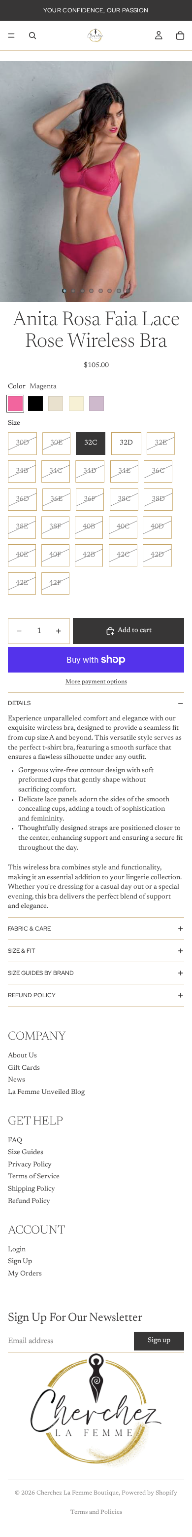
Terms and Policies (96, 1512)
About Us (22, 1055)
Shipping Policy (31, 1189)
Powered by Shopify (149, 1493)
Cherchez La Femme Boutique (77, 1493)
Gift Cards (24, 1067)
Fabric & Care (29, 929)
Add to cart (135, 630)
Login (17, 1249)
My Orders (25, 1273)
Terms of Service (34, 1176)
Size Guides (25, 1152)
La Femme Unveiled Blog (46, 1091)
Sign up (159, 1340)
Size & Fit (21, 951)
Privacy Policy (30, 1164)
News (16, 1080)
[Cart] (180, 35)
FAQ (15, 1140)
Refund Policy (32, 995)
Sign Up (20, 1261)
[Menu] (11, 35)
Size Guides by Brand (41, 973)
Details (19, 703)
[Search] (32, 35)
